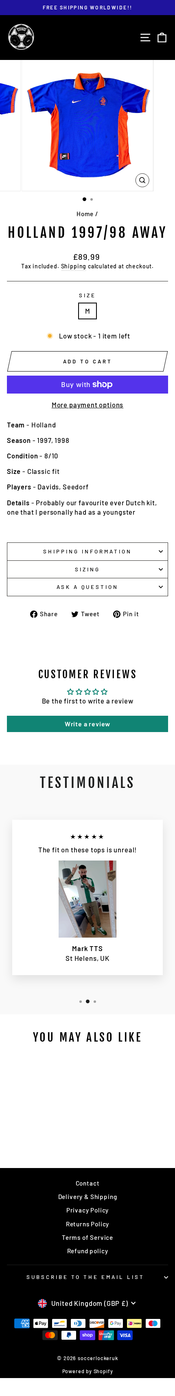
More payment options (88, 404)
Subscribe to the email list (85, 1277)
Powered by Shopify (87, 1371)
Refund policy (87, 1250)
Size (87, 295)
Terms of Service (87, 1237)
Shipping (74, 266)
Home (85, 213)
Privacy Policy (87, 1210)
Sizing (87, 569)
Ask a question (88, 587)
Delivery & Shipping (87, 1196)
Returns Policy (87, 1224)
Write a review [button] (88, 724)
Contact (88, 1183)
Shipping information (87, 551)
